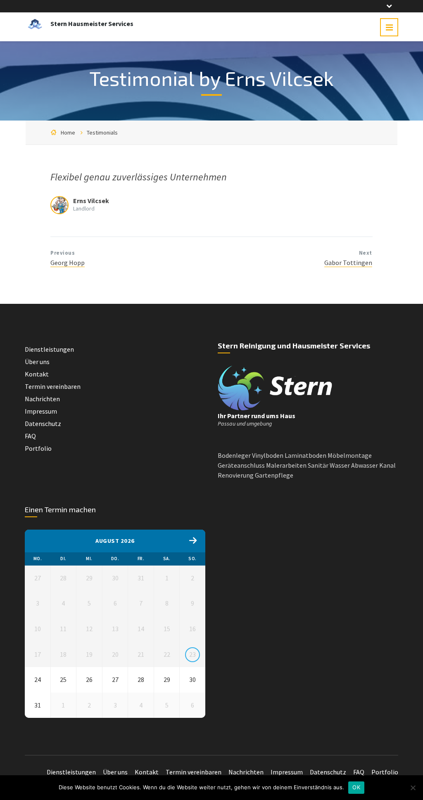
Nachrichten (42, 399)
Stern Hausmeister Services (91, 23)
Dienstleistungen (49, 349)
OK (356, 787)
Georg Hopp (67, 262)
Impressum (41, 411)
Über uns (37, 361)
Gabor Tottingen (348, 262)
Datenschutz (43, 423)
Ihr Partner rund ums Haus (256, 416)
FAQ (30, 436)
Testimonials (102, 132)
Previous (62, 252)
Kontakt (37, 374)
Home (68, 132)
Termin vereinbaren (53, 386)
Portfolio (38, 448)
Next (365, 252)
